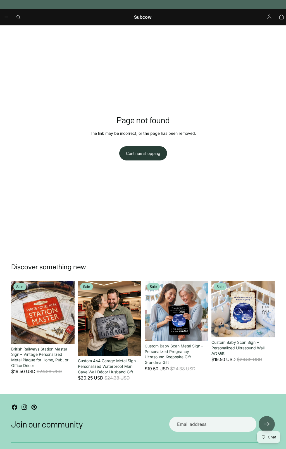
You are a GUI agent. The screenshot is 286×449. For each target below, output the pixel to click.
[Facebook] (14, 407)
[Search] (18, 17)
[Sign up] (267, 424)
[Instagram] (24, 407)
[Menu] (6, 17)
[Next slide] (68, 312)
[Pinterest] (34, 407)
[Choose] (66, 335)
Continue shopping (143, 153)
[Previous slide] (17, 312)
